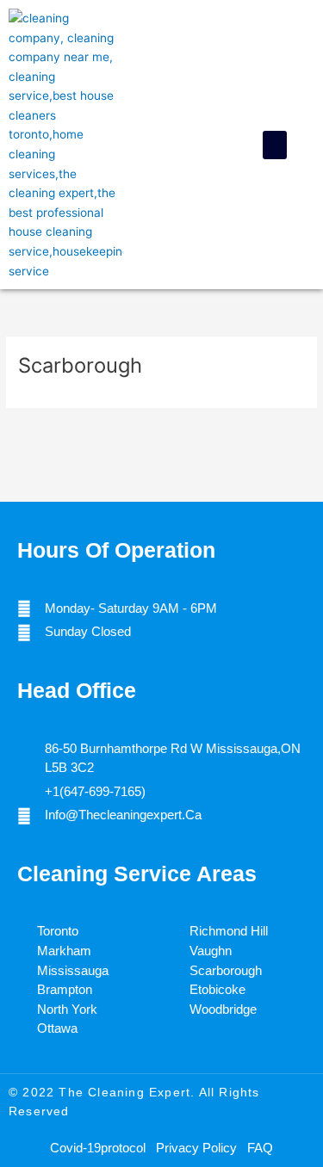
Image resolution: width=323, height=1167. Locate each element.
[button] (275, 145)
